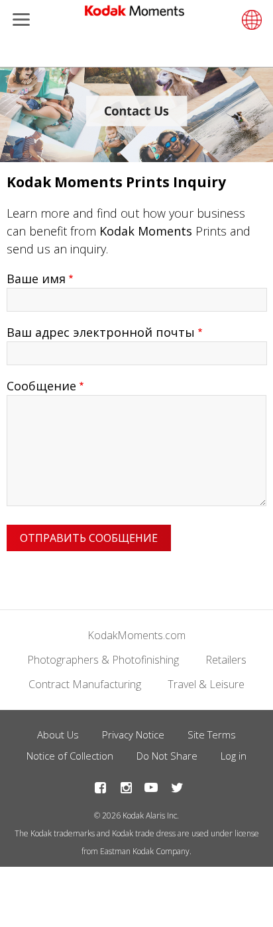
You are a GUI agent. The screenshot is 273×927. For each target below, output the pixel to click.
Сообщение (41, 386)
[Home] (134, 13)
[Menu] (18, 20)
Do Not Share (166, 755)
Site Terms (212, 734)
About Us (58, 734)
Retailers (225, 659)
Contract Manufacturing (84, 684)
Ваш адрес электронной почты (101, 332)
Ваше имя (36, 279)
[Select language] (249, 20)
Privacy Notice (133, 734)
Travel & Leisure (206, 684)
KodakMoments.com (136, 635)
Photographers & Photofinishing (103, 659)
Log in (233, 755)
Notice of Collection (70, 755)
